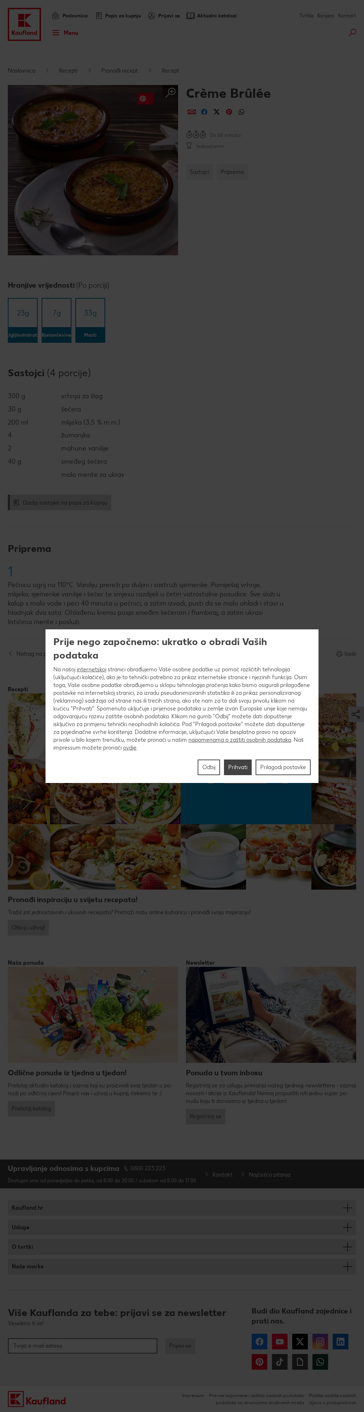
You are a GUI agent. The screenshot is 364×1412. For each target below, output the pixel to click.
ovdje (129, 747)
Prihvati (237, 767)
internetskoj (91, 669)
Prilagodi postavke (283, 767)
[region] (182, 706)
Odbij (208, 767)
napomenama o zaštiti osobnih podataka (239, 739)
